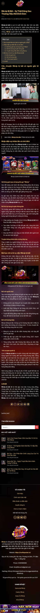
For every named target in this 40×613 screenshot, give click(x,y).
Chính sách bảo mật (20, 497)
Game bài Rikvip (20, 588)
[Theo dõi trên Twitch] (24, 517)
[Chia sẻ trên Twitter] (18, 404)
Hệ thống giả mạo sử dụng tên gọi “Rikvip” (17, 47)
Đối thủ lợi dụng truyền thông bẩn (15, 49)
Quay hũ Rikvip (20, 596)
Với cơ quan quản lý (12, 59)
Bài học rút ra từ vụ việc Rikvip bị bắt (14, 53)
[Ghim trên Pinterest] (24, 404)
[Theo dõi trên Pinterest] (18, 517)
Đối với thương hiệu (12, 57)
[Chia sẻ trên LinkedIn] (28, 404)
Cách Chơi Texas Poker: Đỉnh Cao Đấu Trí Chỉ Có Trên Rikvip (22, 439)
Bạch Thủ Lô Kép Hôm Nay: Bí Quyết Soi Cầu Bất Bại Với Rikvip (22, 470)
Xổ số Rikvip (20, 600)
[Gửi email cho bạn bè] (21, 404)
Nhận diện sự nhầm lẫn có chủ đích (13, 44)
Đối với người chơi (10, 55)
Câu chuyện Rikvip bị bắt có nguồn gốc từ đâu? (17, 42)
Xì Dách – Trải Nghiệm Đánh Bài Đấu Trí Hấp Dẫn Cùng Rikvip (22, 447)
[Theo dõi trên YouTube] (21, 517)
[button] (3, 3)
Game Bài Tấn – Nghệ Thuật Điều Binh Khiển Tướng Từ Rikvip (21, 462)
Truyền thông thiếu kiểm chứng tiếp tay (17, 51)
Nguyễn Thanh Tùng (23, 19)
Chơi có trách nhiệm (20, 509)
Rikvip (4, 542)
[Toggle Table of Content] (27, 39)
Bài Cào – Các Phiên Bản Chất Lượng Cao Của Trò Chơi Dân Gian (23, 454)
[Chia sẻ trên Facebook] (15, 404)
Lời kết (6, 61)
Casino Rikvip (20, 592)
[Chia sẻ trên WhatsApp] (11, 404)
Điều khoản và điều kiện (20, 501)
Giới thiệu (20, 493)
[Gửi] (37, 427)
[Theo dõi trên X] (15, 517)
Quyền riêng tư (20, 505)
